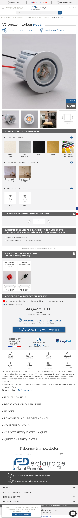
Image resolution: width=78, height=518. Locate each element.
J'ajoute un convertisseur (16, 238)
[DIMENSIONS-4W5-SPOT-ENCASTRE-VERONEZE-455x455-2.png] (67, 119)
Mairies (36, 17)
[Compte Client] (70, 7)
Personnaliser (17, 511)
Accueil (3, 17)
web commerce (46, 516)
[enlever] (5, 286)
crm (50, 516)
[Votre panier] (74, 8)
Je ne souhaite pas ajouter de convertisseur (24, 240)
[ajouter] (14, 286)
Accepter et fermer (21, 515)
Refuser (28, 511)
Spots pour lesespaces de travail (18, 17)
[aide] (72, 138)
